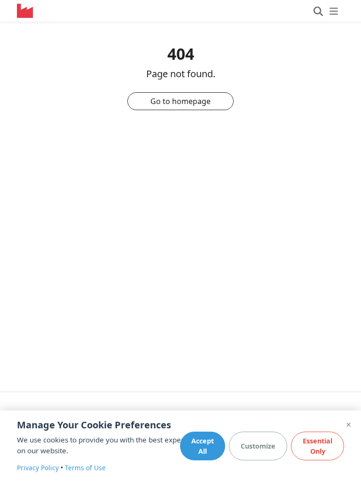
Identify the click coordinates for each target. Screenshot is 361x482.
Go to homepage (180, 101)
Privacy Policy (38, 467)
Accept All (202, 446)
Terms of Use (85, 467)
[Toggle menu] (326, 11)
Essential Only (317, 446)
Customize (258, 446)
